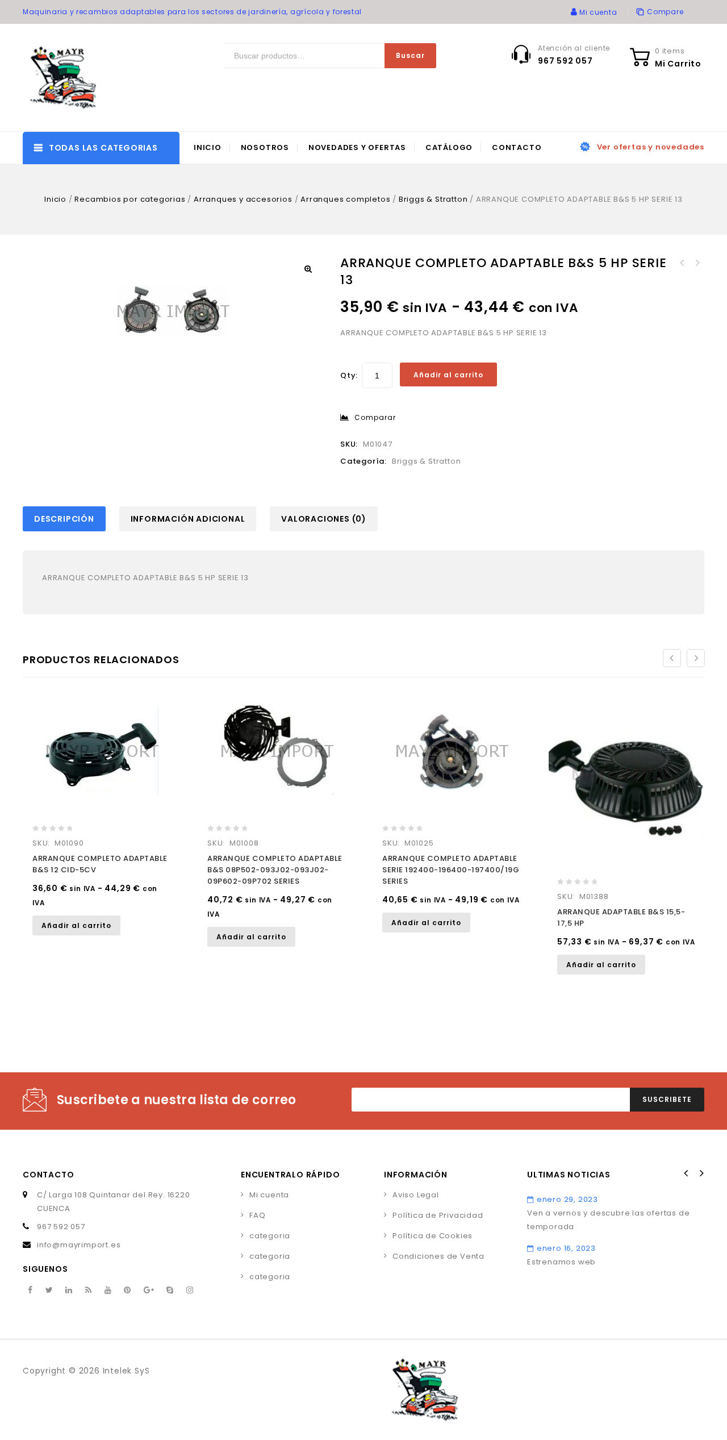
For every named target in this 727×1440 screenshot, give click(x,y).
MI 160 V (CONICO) (697, 263)
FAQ (257, 1215)
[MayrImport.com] (65, 77)
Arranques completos (345, 199)
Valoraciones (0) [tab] (323, 519)
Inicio (208, 147)
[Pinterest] (127, 1290)
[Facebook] (30, 1290)
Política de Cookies (432, 1235)
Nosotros (265, 147)
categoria (269, 1235)
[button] (308, 269)
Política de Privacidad (437, 1215)
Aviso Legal (415, 1194)
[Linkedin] (69, 1290)
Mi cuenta (269, 1194)
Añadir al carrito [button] (76, 925)
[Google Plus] (149, 1290)
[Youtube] (108, 1290)
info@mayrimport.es (78, 1244)
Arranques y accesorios (243, 199)
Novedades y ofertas (357, 147)
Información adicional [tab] (188, 519)
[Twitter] (49, 1290)
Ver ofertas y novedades (650, 146)
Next (701, 1173)
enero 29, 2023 (567, 1199)
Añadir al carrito (448, 375)
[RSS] (88, 1290)
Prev (686, 1173)
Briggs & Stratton (433, 199)
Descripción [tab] (64, 519)
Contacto (516, 147)
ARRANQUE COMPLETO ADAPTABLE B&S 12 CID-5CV (682, 263)
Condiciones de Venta (438, 1256)
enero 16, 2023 (566, 1248)
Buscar (410, 55)
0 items (670, 50)
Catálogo (449, 147)
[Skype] (170, 1290)
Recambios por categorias (129, 199)
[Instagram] (190, 1290)
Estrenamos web (561, 1261)
